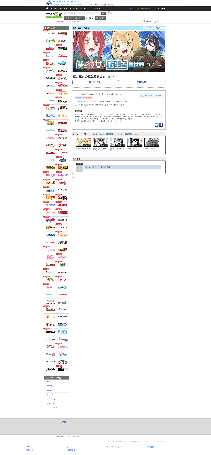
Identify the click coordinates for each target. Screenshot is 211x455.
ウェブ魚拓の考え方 (114, 447)
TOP (28, 447)
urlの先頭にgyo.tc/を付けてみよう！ (67, 1)
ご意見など (71, 450)
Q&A (68, 447)
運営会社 (29, 450)
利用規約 (150, 447)
